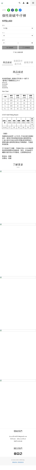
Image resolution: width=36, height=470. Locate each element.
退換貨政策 (21, 462)
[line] (8, 10)
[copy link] (20, 10)
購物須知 (14, 462)
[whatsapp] (16, 10)
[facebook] (12, 10)
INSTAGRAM (18, 441)
